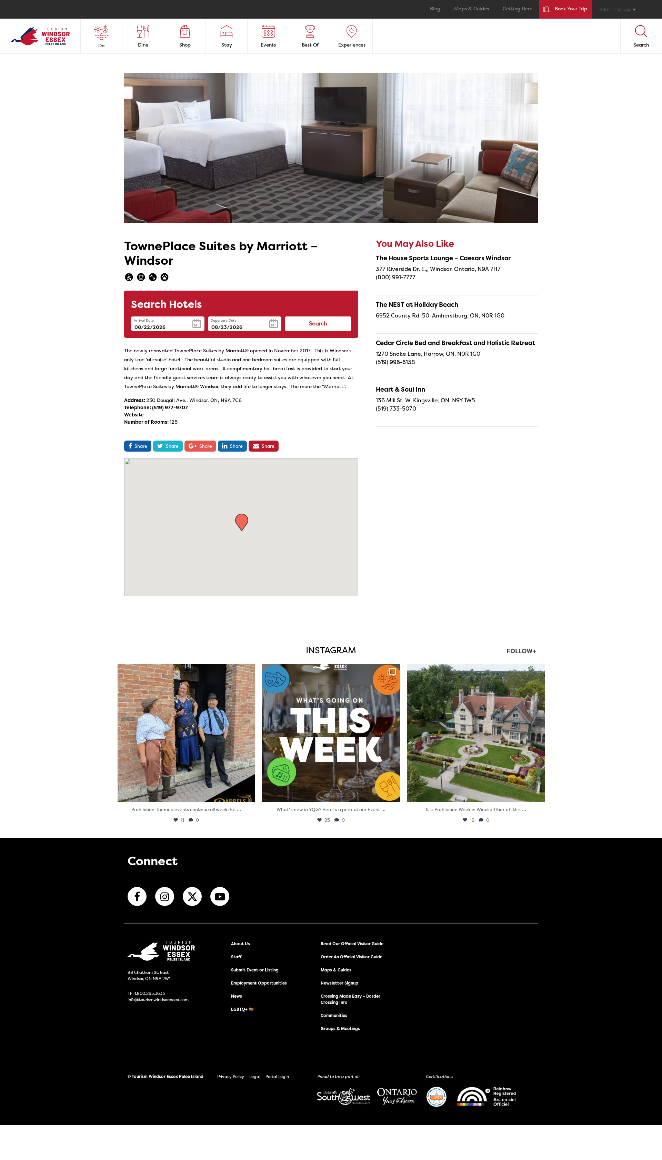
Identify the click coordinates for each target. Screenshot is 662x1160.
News (236, 996)
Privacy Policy (230, 1076)
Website (134, 414)
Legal (254, 1076)
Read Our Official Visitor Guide (352, 944)
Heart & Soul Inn (400, 389)
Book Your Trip (571, 9)
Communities (334, 1015)
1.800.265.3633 (149, 993)
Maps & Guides (471, 9)
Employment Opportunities (259, 983)
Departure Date (224, 320)
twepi (185, 671)
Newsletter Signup (339, 983)
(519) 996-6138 (395, 362)
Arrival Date (144, 320)
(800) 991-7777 (395, 277)
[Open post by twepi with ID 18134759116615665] (186, 733)
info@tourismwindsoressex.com (158, 999)
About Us (240, 944)
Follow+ (521, 652)
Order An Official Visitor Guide (351, 957)
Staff (236, 957)
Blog (435, 9)
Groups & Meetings (340, 1028)
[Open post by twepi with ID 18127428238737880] (476, 733)
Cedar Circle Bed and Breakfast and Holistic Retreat (455, 343)
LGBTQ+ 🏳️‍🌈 (242, 1009)
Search (318, 324)
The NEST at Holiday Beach (417, 304)
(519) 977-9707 (170, 407)
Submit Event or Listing (255, 970)
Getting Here (517, 9)
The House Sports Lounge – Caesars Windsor (443, 258)
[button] (241, 522)
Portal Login (277, 1076)
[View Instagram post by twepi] (248, 793)
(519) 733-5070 (396, 408)
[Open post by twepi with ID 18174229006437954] (331, 733)
